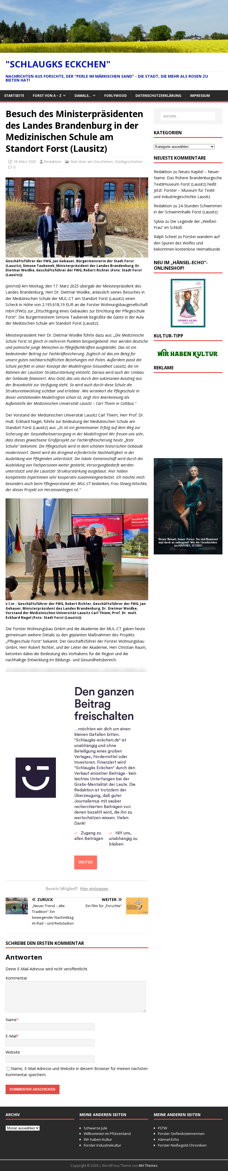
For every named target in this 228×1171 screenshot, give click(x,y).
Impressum (200, 95)
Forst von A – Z (47, 95)
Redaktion (52, 161)
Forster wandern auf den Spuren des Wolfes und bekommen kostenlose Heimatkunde (187, 243)
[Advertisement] (188, 418)
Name (11, 1019)
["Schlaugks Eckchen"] (114, 49)
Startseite (14, 95)
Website (13, 1052)
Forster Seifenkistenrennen (181, 1133)
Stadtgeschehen (129, 161)
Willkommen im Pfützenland (107, 1133)
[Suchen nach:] (188, 116)
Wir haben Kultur (98, 1139)
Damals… (83, 95)
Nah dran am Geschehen (92, 161)
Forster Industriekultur (102, 1145)
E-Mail (11, 1036)
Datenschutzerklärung (158, 95)
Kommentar (16, 978)
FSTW (162, 1127)
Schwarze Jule (95, 1127)
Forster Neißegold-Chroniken (182, 1145)
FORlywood (115, 95)
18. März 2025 (24, 161)
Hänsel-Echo (168, 1139)
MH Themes (148, 1165)
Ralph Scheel (165, 236)
